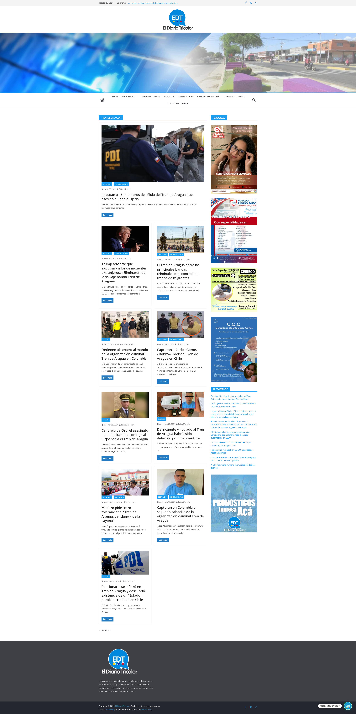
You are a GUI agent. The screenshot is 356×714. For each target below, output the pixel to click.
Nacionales (128, 96)
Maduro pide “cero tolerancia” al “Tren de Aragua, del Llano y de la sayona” (121, 514)
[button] (135, 96)
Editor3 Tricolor (125, 189)
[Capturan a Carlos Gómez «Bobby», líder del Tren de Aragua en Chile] (180, 324)
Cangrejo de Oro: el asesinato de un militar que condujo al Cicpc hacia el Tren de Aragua (125, 434)
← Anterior (104, 630)
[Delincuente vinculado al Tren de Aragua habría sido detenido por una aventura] (180, 404)
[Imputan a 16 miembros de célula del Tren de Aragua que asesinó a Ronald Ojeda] (153, 153)
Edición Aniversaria (178, 103)
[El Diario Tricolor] (102, 100)
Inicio (115, 96)
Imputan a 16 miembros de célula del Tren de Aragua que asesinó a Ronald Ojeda (147, 196)
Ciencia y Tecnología (208, 96)
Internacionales (151, 96)
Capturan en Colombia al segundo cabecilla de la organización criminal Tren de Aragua (180, 514)
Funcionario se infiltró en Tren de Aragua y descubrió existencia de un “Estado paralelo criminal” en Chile (123, 593)
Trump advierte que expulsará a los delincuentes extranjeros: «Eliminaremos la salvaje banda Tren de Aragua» (124, 273)
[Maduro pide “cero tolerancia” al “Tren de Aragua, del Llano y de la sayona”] (125, 482)
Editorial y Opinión (234, 96)
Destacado (107, 184)
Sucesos (106, 339)
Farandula (184, 96)
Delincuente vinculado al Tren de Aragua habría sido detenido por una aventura (180, 433)
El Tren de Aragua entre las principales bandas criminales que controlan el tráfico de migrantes (178, 271)
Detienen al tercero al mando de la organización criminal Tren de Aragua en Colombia (125, 353)
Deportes (169, 96)
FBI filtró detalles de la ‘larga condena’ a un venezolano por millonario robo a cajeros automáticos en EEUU (230, 435)
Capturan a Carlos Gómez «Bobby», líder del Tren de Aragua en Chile (177, 353)
